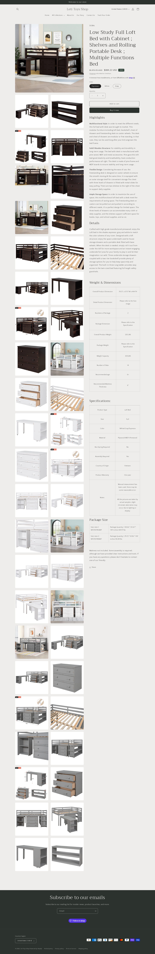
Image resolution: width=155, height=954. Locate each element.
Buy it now (114, 110)
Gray (117, 86)
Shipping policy (83, 948)
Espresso (95, 86)
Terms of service (71, 948)
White (108, 86)
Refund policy (48, 948)
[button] (17, 9)
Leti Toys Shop (25, 948)
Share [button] (94, 567)
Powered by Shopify (36, 948)
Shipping (92, 73)
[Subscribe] (95, 911)
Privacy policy (59, 948)
